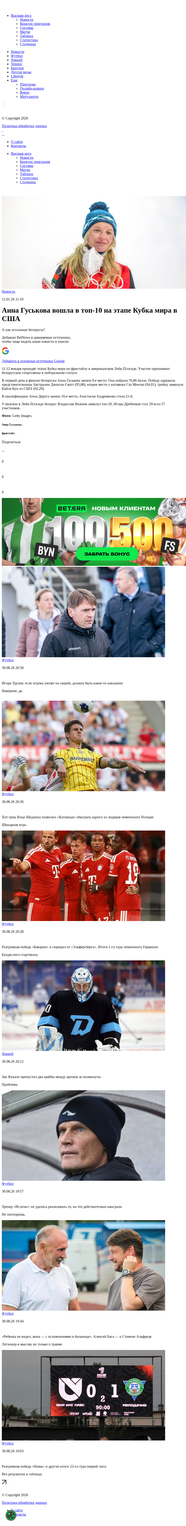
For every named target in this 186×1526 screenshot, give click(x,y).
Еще (14, 80)
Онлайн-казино (32, 88)
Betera (24, 92)
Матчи (25, 32)
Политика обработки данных (24, 126)
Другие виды (21, 72)
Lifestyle (17, 76)
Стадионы (28, 44)
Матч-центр (29, 96)
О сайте (17, 142)
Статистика (29, 40)
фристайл (8, 433)
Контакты (18, 146)
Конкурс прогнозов (35, 24)
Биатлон (17, 68)
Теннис (16, 64)
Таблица (26, 36)
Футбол (17, 56)
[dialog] (11, 1515)
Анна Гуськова (12, 424)
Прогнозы (28, 84)
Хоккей (16, 60)
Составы (26, 28)
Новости (26, 19)
